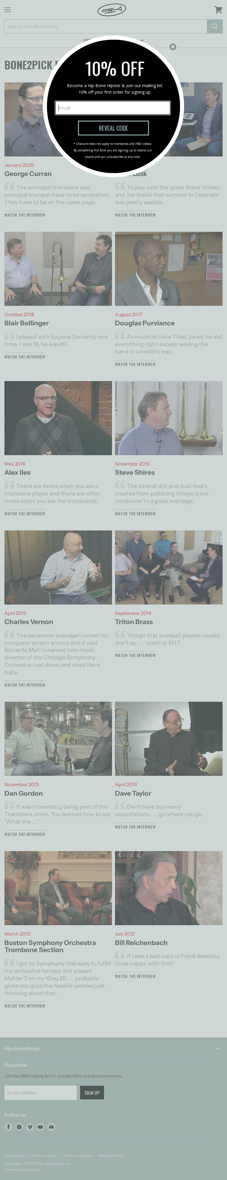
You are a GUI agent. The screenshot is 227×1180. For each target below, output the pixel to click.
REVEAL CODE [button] (113, 128)
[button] (172, 46)
